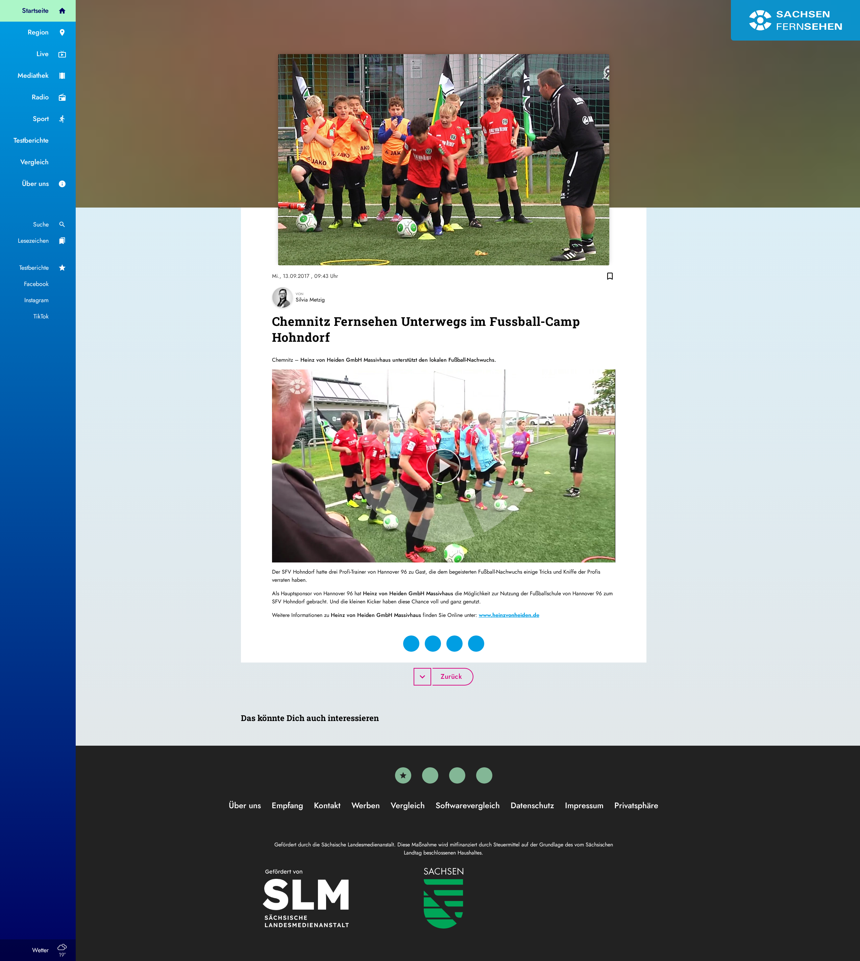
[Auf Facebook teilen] (411, 643)
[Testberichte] (403, 775)
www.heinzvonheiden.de (509, 615)
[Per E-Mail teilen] (476, 643)
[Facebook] (430, 775)
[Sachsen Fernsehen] (795, 20)
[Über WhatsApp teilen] (454, 643)
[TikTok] (484, 775)
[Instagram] (457, 775)
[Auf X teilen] (433, 643)
